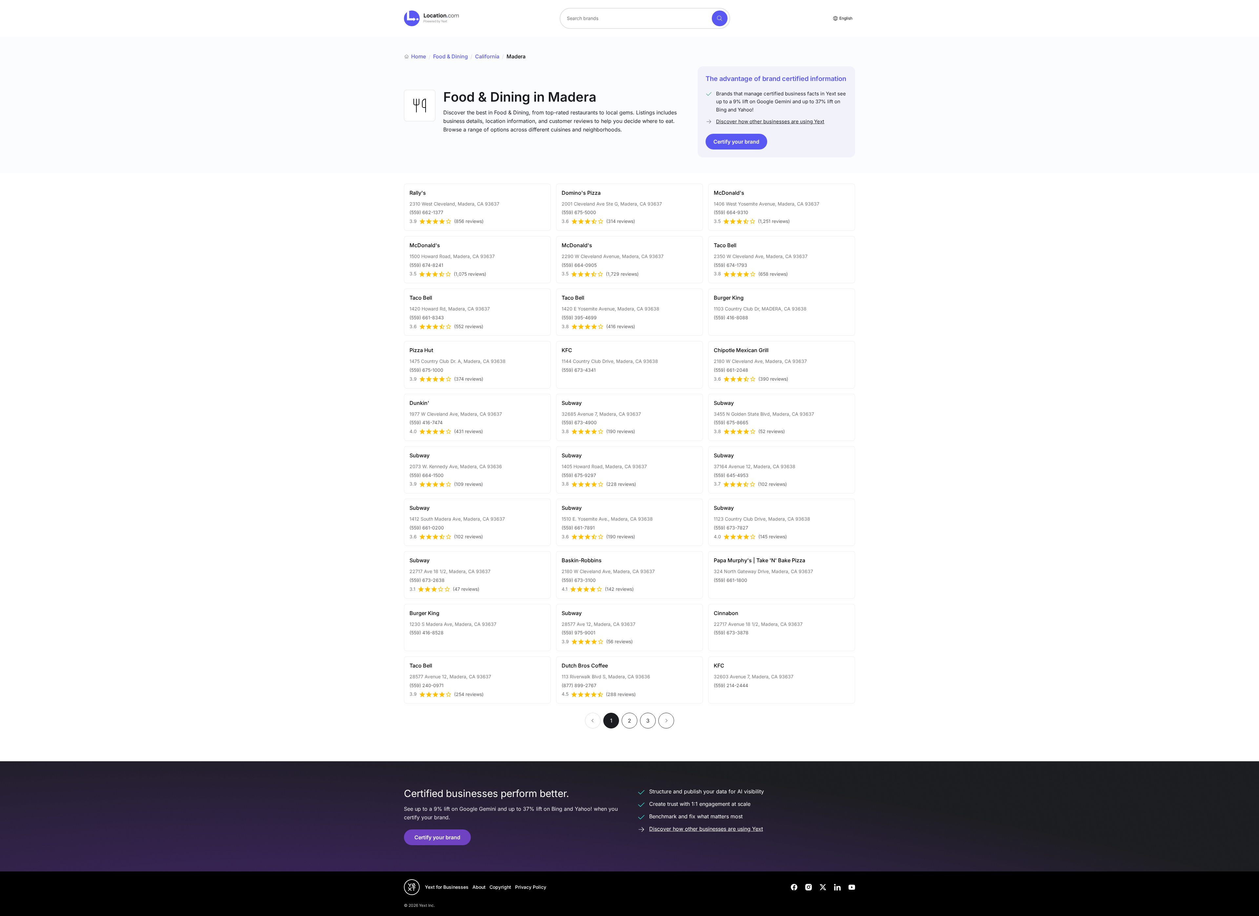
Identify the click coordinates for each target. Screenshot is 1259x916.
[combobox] (645, 18)
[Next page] (666, 720)
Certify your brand (736, 141)
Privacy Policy (530, 887)
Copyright (500, 887)
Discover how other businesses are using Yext (770, 121)
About (479, 887)
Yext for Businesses (447, 887)
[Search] (720, 18)
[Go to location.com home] (431, 18)
